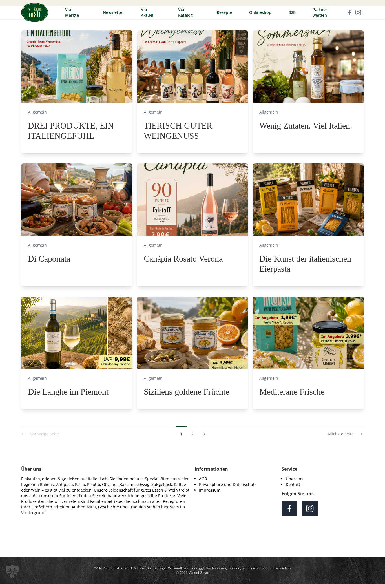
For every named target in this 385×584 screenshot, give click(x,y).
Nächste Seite (341, 434)
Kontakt (293, 484)
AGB (203, 478)
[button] (12, 571)
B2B (292, 12)
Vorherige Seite (44, 434)
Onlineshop (260, 12)
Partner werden (320, 12)
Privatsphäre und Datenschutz (227, 484)
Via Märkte (72, 12)
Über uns (294, 478)
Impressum (209, 490)
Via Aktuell (147, 12)
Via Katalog (185, 12)
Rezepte (224, 12)
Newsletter (113, 12)
